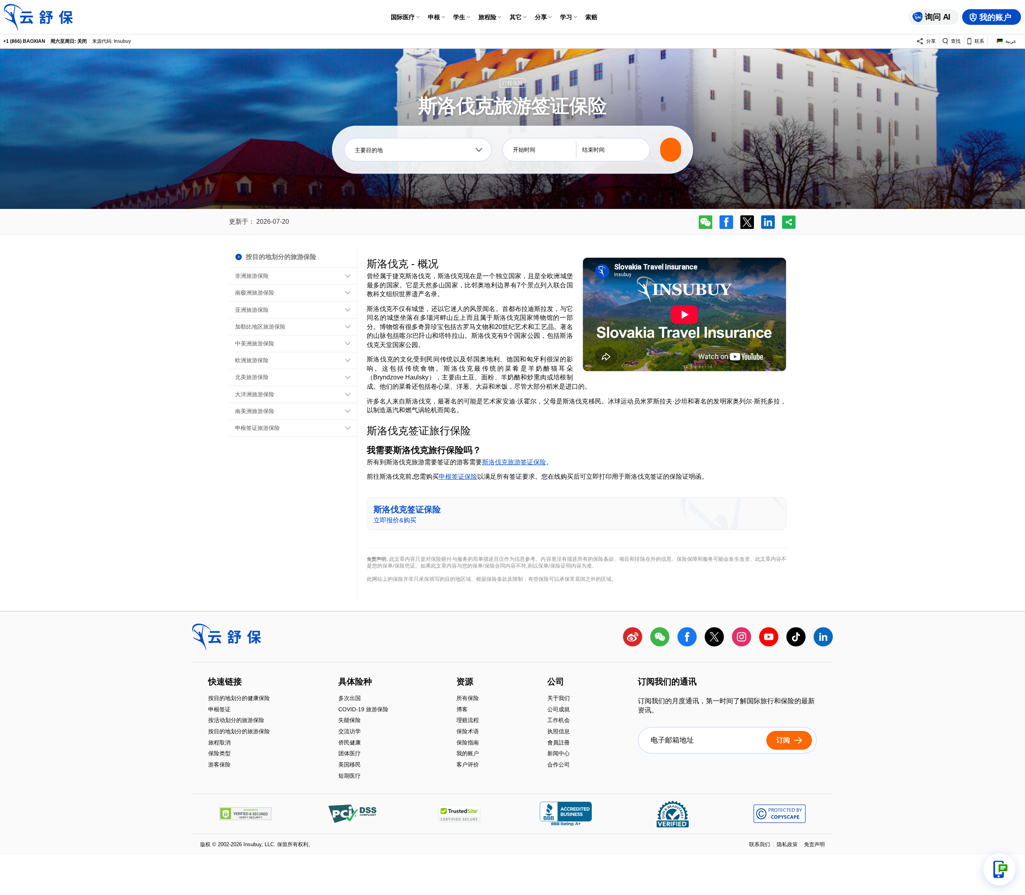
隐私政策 (787, 844)
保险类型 (219, 754)
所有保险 (467, 699)
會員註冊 (558, 743)
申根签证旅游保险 (257, 428)
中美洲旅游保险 (254, 343)
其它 (516, 17)
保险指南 (467, 743)
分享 (541, 17)
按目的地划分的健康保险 (239, 699)
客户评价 (467, 765)
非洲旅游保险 (252, 276)
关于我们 (558, 699)
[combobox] (418, 150)
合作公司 (558, 765)
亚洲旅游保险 (252, 310)
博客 (462, 709)
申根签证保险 (458, 476)
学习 (566, 17)
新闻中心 (558, 754)
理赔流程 (467, 721)
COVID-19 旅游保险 (363, 709)
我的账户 (467, 754)
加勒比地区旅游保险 (260, 326)
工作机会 (558, 721)
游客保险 (219, 765)
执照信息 (558, 731)
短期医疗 (349, 776)
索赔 (591, 17)
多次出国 (349, 699)
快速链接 (225, 682)
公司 (555, 682)
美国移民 (349, 765)
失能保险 (349, 721)
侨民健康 (349, 743)
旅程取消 (219, 743)
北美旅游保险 (252, 377)
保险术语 (467, 731)
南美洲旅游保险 (254, 411)
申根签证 (219, 709)
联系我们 (759, 844)
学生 (459, 17)
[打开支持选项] (999, 869)
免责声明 (814, 844)
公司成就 (558, 709)
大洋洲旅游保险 (254, 394)
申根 (434, 17)
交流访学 (349, 731)
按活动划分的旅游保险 (236, 721)
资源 (464, 682)
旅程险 (487, 17)
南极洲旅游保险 (254, 292)
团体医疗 (349, 754)
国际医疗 (403, 17)
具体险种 (355, 682)
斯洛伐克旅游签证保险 (514, 462)
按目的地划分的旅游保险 (239, 731)
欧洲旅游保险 (252, 360)
